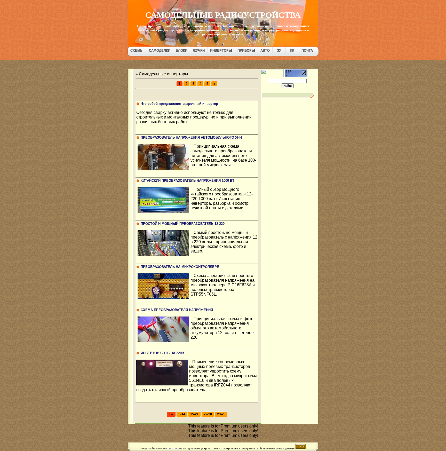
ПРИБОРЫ (246, 50)
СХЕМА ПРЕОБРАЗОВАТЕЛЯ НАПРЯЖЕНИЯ (177, 310)
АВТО (265, 50)
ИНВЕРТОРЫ (221, 50)
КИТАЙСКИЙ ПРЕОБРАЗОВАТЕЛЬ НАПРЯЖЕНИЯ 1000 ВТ (187, 181)
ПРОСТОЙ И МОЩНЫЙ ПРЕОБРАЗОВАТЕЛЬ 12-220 (183, 224)
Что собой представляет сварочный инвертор (179, 104)
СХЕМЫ (137, 50)
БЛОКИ (181, 50)
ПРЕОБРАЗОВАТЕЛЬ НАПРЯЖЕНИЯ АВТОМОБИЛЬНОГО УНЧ (191, 137)
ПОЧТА (307, 50)
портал (172, 448)
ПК (292, 50)
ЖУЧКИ (199, 50)
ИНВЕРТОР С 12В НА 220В (162, 353)
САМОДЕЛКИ (159, 50)
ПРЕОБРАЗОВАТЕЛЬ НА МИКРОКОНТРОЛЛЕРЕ (180, 267)
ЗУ (279, 50)
